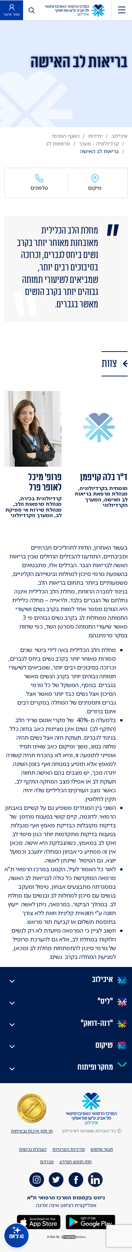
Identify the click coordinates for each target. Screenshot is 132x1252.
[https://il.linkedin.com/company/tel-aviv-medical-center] (95, 1179)
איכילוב (119, 135)
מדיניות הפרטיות (68, 1149)
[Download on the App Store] (38, 1221)
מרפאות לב (58, 143)
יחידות (95, 135)
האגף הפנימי (66, 135)
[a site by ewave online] (66, 1237)
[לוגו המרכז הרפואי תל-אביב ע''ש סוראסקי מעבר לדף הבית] (75, 10)
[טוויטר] (56, 1179)
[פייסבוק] (76, 1179)
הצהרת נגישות (33, 1149)
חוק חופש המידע (75, 1161)
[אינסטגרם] (36, 1179)
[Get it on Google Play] (89, 1221)
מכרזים (47, 1161)
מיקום (95, 187)
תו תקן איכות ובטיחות (32, 1131)
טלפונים (39, 187)
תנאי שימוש (102, 1149)
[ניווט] (121, 10)
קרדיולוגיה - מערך (99, 143)
